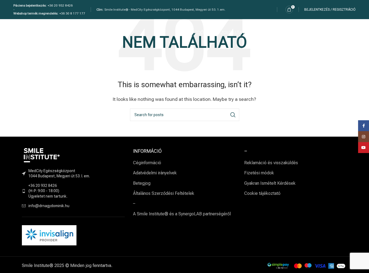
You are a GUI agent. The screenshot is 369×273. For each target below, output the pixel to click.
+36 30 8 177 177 (72, 13)
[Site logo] (45, 32)
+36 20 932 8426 (60, 5)
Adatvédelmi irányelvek (155, 172)
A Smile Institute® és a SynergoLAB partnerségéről (182, 213)
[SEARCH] (233, 114)
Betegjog (141, 183)
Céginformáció (147, 162)
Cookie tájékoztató (262, 193)
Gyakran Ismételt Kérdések (270, 183)
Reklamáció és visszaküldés (271, 162)
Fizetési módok (259, 172)
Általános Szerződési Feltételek (163, 193)
